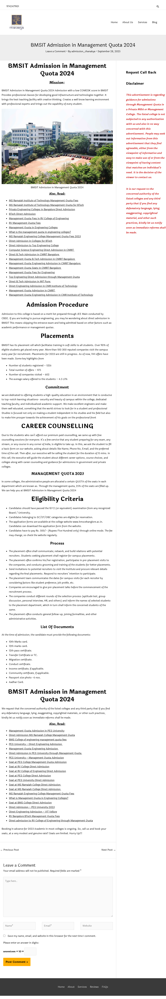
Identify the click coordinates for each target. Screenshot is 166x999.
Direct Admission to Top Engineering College (34, 245)
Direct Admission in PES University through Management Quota (45, 753)
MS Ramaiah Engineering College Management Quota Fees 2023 (45, 236)
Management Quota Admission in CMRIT (32, 290)
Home (61, 987)
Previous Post (9, 850)
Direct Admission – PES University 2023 (32, 807)
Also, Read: (57, 193)
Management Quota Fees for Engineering (32, 272)
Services (82, 987)
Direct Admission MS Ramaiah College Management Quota (42, 735)
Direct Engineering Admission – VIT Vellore (33, 812)
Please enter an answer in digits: (21, 943)
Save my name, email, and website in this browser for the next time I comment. (52, 936)
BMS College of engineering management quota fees (38, 740)
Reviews (94, 987)
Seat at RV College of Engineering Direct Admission (37, 771)
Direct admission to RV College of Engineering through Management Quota (51, 821)
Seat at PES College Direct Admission (30, 776)
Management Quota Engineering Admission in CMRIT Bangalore (45, 263)
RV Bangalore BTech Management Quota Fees (34, 816)
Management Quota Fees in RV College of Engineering (39, 218)
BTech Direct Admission (22, 214)
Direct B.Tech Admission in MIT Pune (30, 281)
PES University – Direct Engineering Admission (36, 744)
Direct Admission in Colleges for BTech (30, 241)
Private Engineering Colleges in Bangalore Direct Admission (42, 209)
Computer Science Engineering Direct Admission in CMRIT (41, 250)
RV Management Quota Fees (25, 223)
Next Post (108, 850)
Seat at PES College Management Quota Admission (38, 762)
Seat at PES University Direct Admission (31, 780)
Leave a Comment (56, 51)
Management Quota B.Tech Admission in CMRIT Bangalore (42, 259)
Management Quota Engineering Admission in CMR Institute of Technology (51, 295)
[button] (158, 6)
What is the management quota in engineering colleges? (40, 232)
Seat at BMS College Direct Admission (30, 803)
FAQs (105, 987)
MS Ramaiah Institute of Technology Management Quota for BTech (46, 205)
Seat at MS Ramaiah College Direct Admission (35, 785)
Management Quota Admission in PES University (36, 731)
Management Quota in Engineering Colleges (33, 227)
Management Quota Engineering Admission (34, 749)
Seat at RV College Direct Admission (29, 767)
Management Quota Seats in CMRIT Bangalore (35, 268)
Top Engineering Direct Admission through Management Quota (44, 277)
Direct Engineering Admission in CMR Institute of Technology (43, 286)
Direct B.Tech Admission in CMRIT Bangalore (34, 254)
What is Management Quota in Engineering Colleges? (38, 798)
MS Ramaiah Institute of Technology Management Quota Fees (43, 200)
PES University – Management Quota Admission (36, 758)
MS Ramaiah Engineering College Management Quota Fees (41, 794)
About (71, 987)
